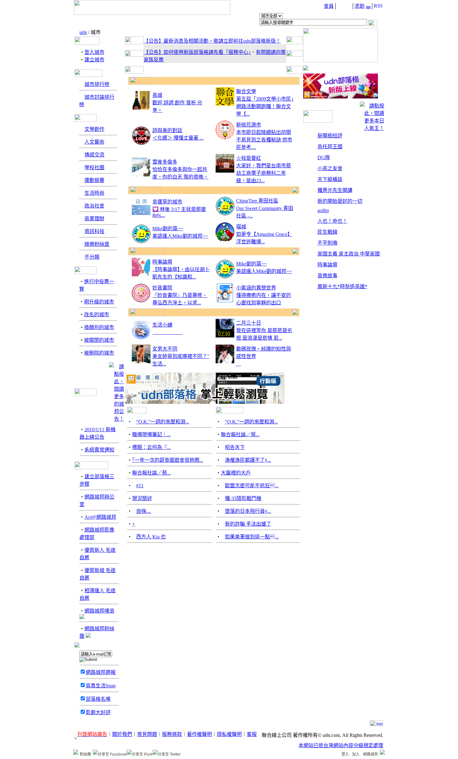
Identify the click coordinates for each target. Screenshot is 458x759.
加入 (356, 754)
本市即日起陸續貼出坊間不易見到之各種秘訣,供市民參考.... (264, 140)
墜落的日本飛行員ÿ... (248, 511)
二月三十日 (248, 323)
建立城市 (94, 59)
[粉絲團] (75, 752)
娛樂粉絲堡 (96, 244)
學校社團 (94, 167)
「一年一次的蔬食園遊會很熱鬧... (167, 460)
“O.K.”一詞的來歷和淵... (162, 421)
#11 (140, 485)
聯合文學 (246, 91)
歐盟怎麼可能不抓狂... (252, 485)
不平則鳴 (327, 243)
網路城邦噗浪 (99, 610)
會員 (329, 6)
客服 (252, 734)
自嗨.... (143, 511)
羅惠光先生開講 (334, 190)
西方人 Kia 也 (151, 536)
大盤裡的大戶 (236, 472)
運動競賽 (94, 180)
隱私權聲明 (229, 734)
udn (83, 32)
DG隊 (323, 157)
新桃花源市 (248, 124)
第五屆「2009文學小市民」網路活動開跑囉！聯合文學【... (264, 106)
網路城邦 (370, 754)
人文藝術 (94, 142)
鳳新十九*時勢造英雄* (342, 286)
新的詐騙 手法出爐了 (248, 524)
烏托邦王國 (329, 146)
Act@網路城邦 (100, 517)
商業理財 (94, 218)
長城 (157, 95)
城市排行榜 (96, 84)
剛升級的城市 (99, 301)
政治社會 (94, 205)
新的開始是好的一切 (339, 201)
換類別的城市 (99, 327)
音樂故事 (327, 275)
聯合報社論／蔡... (151, 472)
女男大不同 (164, 348)
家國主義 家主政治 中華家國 (348, 253)
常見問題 (147, 734)
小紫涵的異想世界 (256, 287)
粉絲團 (85, 754)
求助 (360, 6)
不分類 (91, 257)
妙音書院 (162, 287)
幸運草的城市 (167, 201)
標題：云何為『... (151, 447)
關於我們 (122, 734)
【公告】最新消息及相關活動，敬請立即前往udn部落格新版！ (212, 41)
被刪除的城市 (99, 353)
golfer (323, 210)
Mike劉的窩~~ (167, 228)
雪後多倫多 (164, 162)
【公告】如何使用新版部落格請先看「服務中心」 (197, 52)
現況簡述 (142, 498)
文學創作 (94, 129)
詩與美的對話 (167, 130)
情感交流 (94, 154)
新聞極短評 (329, 135)
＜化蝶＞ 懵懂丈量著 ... (177, 138)
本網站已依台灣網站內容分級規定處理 (340, 745)
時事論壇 (162, 262)
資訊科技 (94, 231)
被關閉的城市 (99, 340)
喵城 (241, 226)
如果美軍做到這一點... (252, 536)
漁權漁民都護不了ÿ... (248, 460)
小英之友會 (329, 168)
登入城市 (94, 52)
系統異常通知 (99, 449)
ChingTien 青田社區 (257, 200)
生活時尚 (94, 193)
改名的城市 (96, 314)
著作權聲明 (199, 734)
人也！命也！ (332, 221)
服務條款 (172, 734)
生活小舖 (162, 324)
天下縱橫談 (329, 179)
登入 (345, 754)
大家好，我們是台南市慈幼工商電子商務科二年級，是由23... (263, 173)
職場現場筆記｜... (151, 434)
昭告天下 (235, 447)
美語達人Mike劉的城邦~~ (180, 236)
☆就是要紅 (248, 158)
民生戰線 (327, 232)
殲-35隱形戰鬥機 (243, 498)
